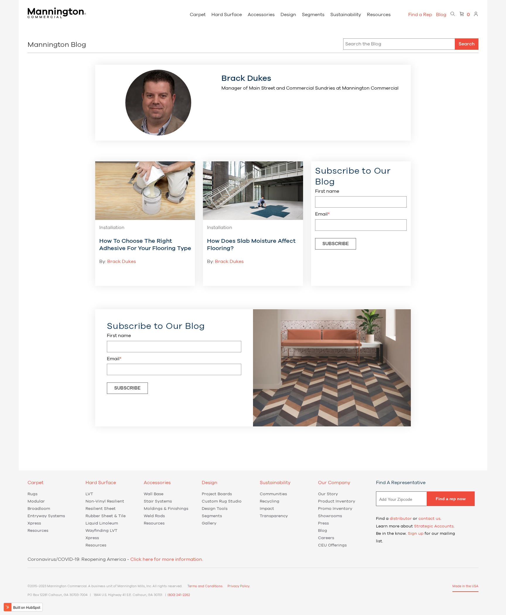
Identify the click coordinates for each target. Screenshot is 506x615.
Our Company (334, 482)
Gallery (209, 523)
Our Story (328, 494)
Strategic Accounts (434, 526)
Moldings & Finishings (166, 509)
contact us (429, 519)
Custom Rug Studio (222, 501)
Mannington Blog (57, 44)
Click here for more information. (166, 559)
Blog (441, 14)
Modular (36, 501)
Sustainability (345, 14)
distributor (401, 519)
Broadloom (39, 509)
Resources (379, 14)
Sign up (415, 534)
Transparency (274, 516)
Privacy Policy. (239, 586)
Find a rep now (451, 498)
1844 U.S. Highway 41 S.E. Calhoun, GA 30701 (128, 595)
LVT (89, 494)
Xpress (34, 523)
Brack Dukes (121, 261)
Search (467, 44)
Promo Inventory (335, 509)
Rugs (32, 494)
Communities (273, 494)
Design (288, 14)
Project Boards (217, 494)
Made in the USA (465, 586)
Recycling (269, 501)
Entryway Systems (46, 516)
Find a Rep (420, 14)
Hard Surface (226, 14)
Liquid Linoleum (102, 523)
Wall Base (153, 494)
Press (323, 523)
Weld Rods (154, 516)
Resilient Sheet (101, 509)
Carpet (198, 14)
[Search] (452, 14)
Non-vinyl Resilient (105, 501)
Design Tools (215, 509)
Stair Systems (158, 501)
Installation (111, 227)
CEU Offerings (332, 545)
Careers (326, 538)
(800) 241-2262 (178, 595)
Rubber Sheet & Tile (106, 516)
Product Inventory (336, 501)
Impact (267, 509)
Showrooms (330, 516)
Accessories (261, 14)
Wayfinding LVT (101, 531)
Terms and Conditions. (205, 586)
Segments (313, 14)
